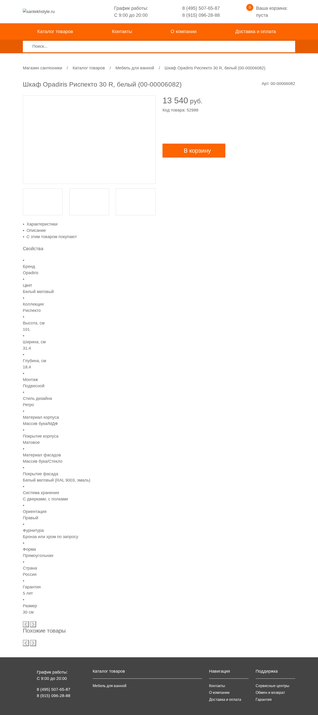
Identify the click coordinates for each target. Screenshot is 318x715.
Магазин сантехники (42, 68)
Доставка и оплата (255, 31)
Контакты (122, 31)
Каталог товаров (89, 68)
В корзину (197, 150)
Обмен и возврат (270, 692)
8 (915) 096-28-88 (201, 15)
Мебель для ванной (134, 68)
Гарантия (264, 699)
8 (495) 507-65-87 (201, 8)
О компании (183, 31)
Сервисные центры (272, 686)
